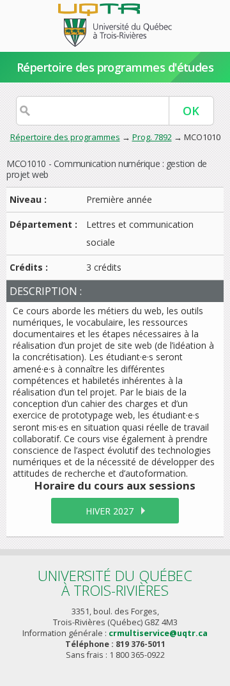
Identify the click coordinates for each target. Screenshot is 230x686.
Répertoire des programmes (65, 137)
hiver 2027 (110, 511)
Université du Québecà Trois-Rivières (115, 583)
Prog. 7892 (152, 137)
